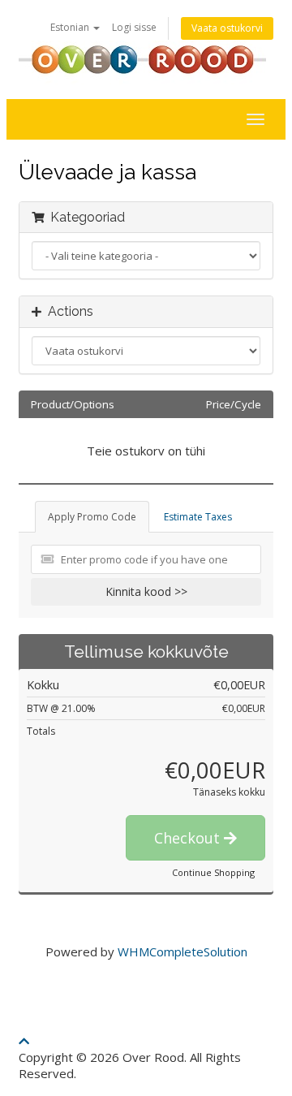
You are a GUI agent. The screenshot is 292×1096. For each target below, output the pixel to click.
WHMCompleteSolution (182, 951)
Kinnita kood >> (146, 591)
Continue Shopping (213, 872)
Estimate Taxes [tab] (198, 517)
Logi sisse (134, 27)
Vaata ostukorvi (227, 28)
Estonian (71, 27)
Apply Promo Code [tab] (92, 517)
